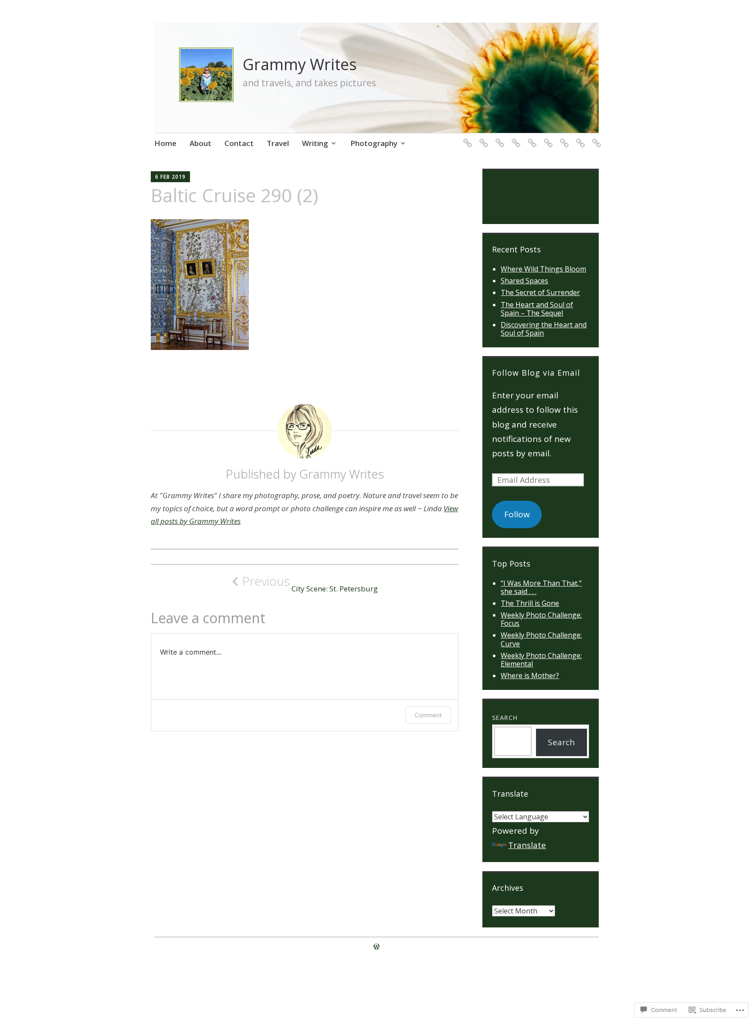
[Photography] (530, 137)
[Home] (466, 137)
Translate (527, 845)
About (200, 143)
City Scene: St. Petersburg (310, 583)
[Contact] (498, 137)
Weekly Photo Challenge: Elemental (541, 660)
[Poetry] (546, 137)
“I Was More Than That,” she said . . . (541, 587)
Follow (517, 514)
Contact (239, 143)
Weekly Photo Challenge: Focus (541, 619)
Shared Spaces (524, 280)
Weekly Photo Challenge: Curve (541, 639)
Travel (278, 143)
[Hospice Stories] (514, 137)
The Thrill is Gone (530, 603)
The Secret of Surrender (540, 292)
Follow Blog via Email (536, 372)
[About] (482, 137)
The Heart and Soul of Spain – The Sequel (537, 309)
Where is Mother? (530, 675)
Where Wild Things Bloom (543, 269)
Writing (315, 143)
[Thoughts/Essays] (562, 137)
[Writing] (595, 137)
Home (165, 143)
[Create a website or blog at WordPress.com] (376, 946)
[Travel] (579, 137)
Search (505, 717)
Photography (373, 143)
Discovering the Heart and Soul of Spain (544, 329)
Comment (428, 715)
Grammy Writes (300, 64)
